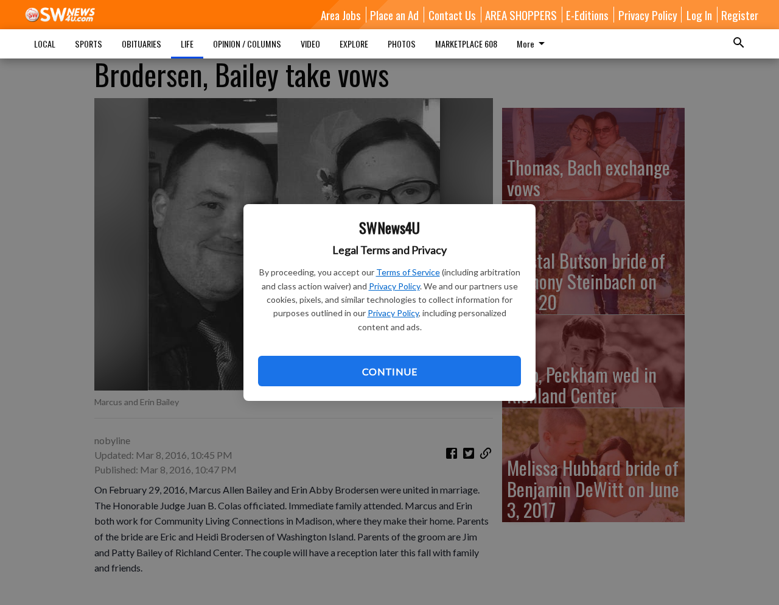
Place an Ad (394, 15)
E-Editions (587, 15)
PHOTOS (402, 43)
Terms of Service (408, 272)
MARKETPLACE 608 (466, 43)
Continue (389, 371)
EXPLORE (354, 43)
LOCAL (44, 43)
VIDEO (310, 43)
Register (739, 15)
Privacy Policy (394, 286)
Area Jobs (341, 15)
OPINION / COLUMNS (247, 43)
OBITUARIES (141, 43)
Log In (699, 15)
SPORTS (88, 43)
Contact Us (452, 15)
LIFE (187, 43)
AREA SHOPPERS (521, 15)
